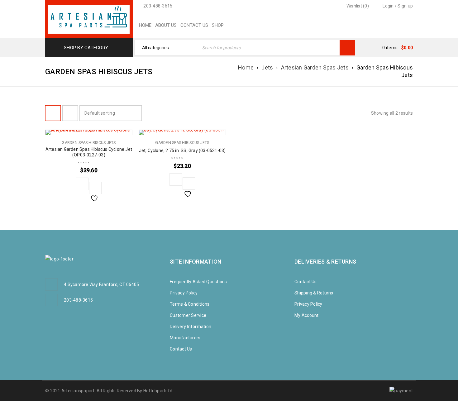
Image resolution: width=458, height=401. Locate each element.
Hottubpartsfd (157, 390)
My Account (306, 315)
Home (246, 67)
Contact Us (181, 348)
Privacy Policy (184, 292)
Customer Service (188, 315)
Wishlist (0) (357, 5)
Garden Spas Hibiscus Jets (89, 143)
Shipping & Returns (313, 292)
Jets (267, 67)
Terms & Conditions (190, 304)
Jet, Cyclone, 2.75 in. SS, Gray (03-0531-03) (182, 150)
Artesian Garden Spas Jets (315, 67)
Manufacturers (185, 337)
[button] (82, 184)
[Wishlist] (95, 188)
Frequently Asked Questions (198, 281)
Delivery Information (190, 326)
